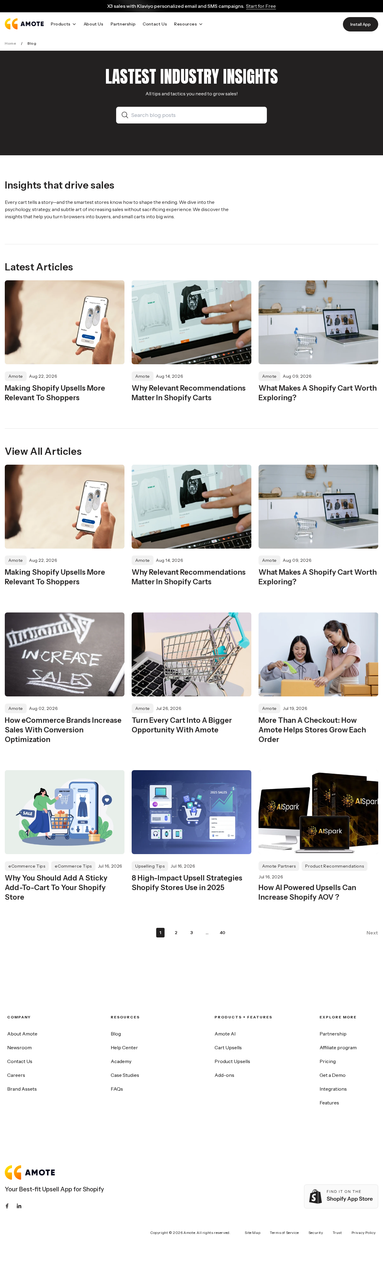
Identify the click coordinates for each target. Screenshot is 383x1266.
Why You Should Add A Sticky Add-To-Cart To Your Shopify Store (56, 887)
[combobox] (196, 115)
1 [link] (160, 932)
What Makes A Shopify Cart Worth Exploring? (318, 393)
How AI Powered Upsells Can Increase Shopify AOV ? (307, 892)
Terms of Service (284, 1232)
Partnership (333, 1034)
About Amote (22, 1034)
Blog (116, 1034)
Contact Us (19, 1061)
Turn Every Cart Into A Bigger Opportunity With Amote (182, 725)
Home (10, 43)
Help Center (124, 1047)
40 (223, 932)
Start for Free (261, 6)
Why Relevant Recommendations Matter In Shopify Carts (189, 393)
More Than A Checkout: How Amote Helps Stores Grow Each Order (312, 730)
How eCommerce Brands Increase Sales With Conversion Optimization (63, 730)
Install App (360, 24)
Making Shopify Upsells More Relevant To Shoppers (55, 393)
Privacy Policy (364, 1232)
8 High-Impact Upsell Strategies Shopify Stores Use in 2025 (187, 883)
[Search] (126, 115)
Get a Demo (333, 1075)
